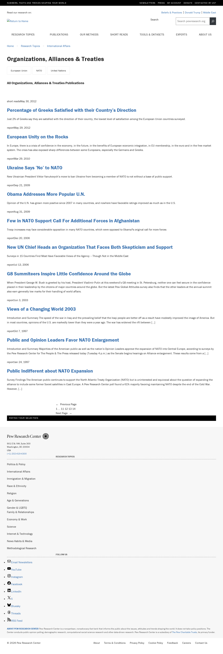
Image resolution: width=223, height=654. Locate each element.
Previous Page (66, 404)
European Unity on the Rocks (37, 137)
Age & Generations (18, 500)
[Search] (213, 21)
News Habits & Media (19, 541)
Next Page (64, 413)
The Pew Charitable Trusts (184, 632)
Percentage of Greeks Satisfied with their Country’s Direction (71, 110)
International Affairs (18, 471)
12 (66, 408)
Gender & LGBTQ (17, 507)
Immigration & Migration (21, 478)
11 (62, 408)
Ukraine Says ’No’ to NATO (34, 168)
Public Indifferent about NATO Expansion (50, 371)
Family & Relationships (20, 512)
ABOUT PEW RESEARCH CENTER (23, 628)
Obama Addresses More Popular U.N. (46, 194)
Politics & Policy (16, 464)
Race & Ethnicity (16, 486)
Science (11, 526)
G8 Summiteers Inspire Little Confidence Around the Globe (69, 274)
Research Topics (23, 34)
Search (155, 19)
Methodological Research (21, 548)
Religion (12, 493)
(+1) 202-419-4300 (17, 453)
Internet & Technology (20, 533)
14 (73, 408)
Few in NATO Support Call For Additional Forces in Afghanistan (73, 221)
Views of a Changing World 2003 (41, 309)
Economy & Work (17, 519)
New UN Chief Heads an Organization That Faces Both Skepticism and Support (90, 247)
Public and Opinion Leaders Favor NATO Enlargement (63, 340)
